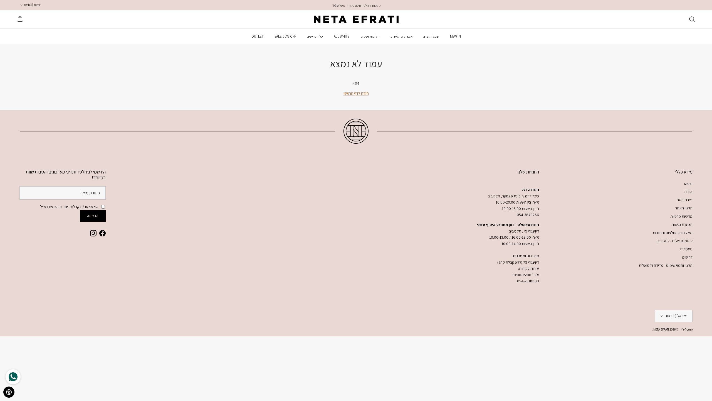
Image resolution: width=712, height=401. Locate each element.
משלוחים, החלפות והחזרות (673, 232)
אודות (688, 191)
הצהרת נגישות (682, 224)
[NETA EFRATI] (356, 19)
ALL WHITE (342, 36)
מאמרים (686, 248)
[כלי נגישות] (8, 392)
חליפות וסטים (370, 36)
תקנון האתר (684, 208)
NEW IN (455, 36)
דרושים (687, 257)
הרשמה (92, 216)
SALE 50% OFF (285, 36)
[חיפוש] (692, 19)
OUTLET (257, 36)
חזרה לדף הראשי (356, 93)
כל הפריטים (315, 36)
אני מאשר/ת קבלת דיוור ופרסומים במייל (69, 206)
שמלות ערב (431, 36)
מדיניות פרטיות (681, 216)
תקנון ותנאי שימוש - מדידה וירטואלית (666, 265)
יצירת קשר (685, 199)
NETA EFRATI (661, 329)
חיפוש (688, 183)
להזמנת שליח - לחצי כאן (675, 240)
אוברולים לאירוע (401, 36)
